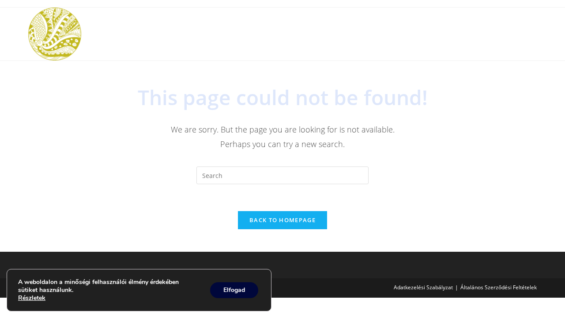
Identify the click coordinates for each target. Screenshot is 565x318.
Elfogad (234, 290)
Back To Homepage (282, 220)
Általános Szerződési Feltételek (498, 287)
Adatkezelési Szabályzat (423, 287)
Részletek (31, 298)
